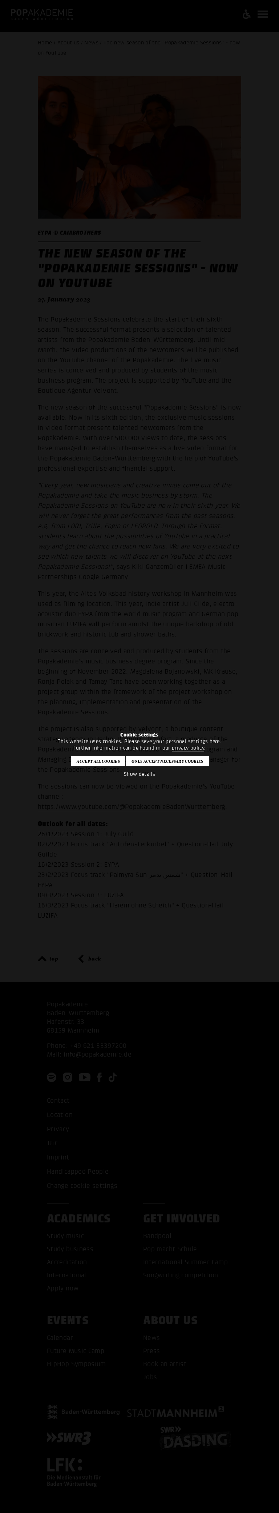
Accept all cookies (98, 761)
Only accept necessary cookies (167, 761)
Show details (139, 774)
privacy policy (188, 748)
